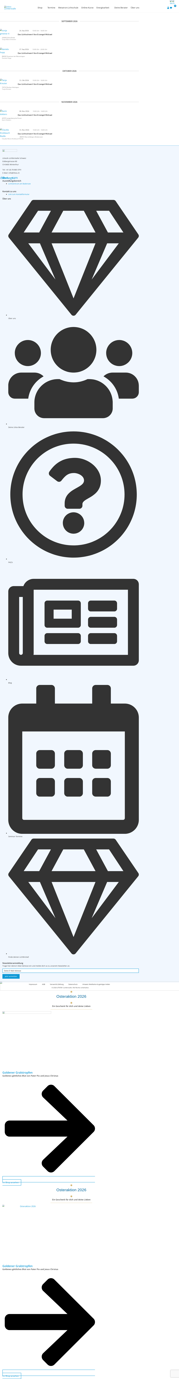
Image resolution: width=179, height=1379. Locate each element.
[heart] (171, 8)
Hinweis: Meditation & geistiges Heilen (96, 984)
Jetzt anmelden (11, 976)
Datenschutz (73, 984)
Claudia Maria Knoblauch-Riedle (13, 139)
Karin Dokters (6, 120)
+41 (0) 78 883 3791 (13, 170)
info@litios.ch (14, 173)
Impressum (33, 984)
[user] (168, 8)
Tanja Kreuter (6, 89)
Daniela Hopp (6, 58)
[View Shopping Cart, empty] (173, 7)
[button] (43, 7)
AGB (43, 984)
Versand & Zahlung (57, 984)
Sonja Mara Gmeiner (9, 39)
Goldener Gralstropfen (17, 1072)
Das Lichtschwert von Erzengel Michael (35, 34)
